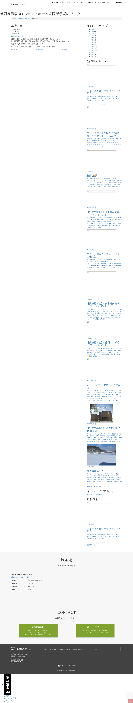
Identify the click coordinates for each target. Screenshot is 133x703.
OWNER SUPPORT (114, 649)
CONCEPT (76, 2)
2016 (92, 49)
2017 (92, 47)
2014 (92, 52)
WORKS (83, 2)
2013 (92, 54)
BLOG (109, 2)
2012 (92, 56)
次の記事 (64, 49)
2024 (92, 33)
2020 (92, 41)
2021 (92, 39)
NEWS (69, 2)
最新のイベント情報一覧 (94, 494)
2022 (92, 37)
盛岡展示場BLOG (24, 18)
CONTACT (100, 649)
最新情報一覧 (91, 545)
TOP (131, 701)
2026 (92, 29)
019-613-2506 (31, 583)
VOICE (90, 2)
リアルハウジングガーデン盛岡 (21, 577)
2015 (92, 50)
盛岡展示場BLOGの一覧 (94, 486)
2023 (92, 35)
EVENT (62, 2)
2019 (92, 43)
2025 (92, 31)
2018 (92, 45)
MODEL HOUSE (100, 2)
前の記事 (15, 49)
